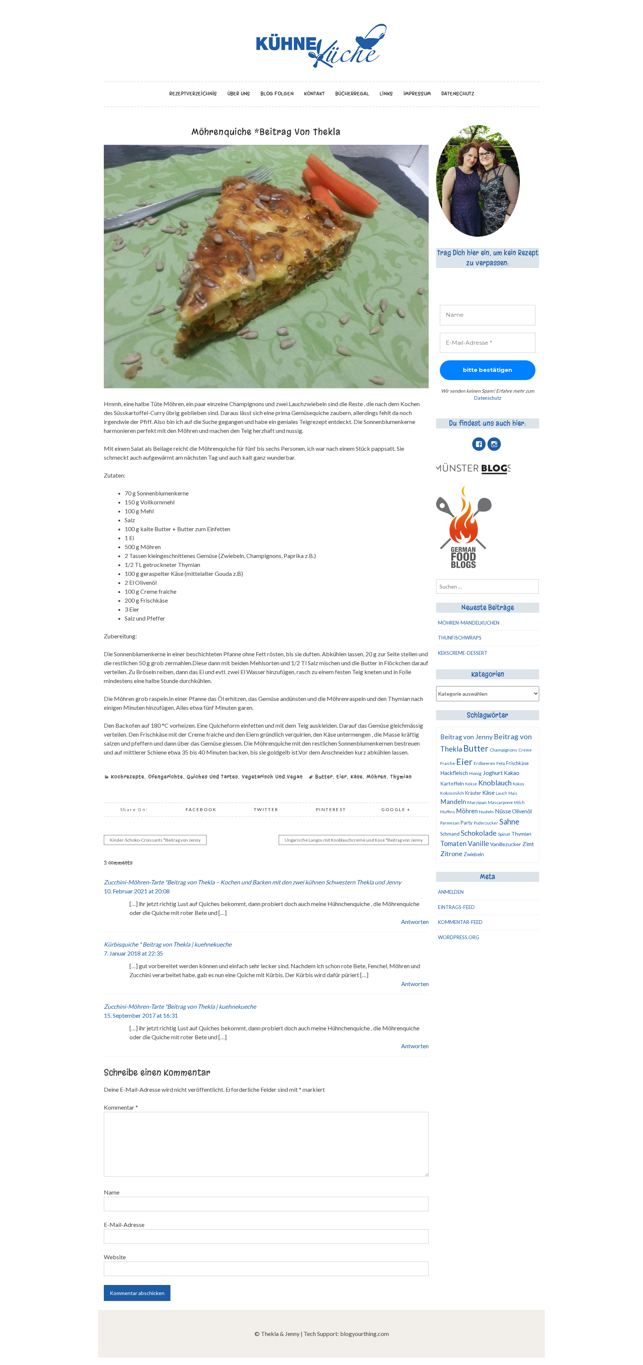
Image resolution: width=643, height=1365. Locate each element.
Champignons (503, 750)
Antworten (415, 921)
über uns (238, 93)
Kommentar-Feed (460, 922)
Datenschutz (457, 93)
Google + (396, 809)
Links (386, 93)
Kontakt (314, 93)
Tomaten (453, 843)
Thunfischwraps (460, 638)
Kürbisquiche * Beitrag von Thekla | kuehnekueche (167, 944)
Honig (475, 773)
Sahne (509, 821)
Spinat (504, 834)
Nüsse (503, 810)
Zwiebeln (474, 854)
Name (111, 1192)
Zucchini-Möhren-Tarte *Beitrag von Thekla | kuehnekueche (180, 1006)
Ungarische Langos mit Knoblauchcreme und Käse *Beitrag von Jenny (354, 840)
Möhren (377, 776)
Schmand (450, 834)
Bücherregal (352, 93)
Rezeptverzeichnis (193, 93)
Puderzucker (486, 822)
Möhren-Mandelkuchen (468, 623)
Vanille (478, 843)
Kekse (471, 783)
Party (467, 823)
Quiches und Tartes (212, 776)
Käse (357, 776)
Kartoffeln (452, 783)
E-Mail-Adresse (124, 1224)
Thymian (401, 776)
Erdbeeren (484, 763)
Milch (519, 802)
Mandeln (453, 802)
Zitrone (451, 853)
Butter (324, 776)
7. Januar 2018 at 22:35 (133, 953)
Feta (500, 763)
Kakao (511, 772)
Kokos (518, 783)
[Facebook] (479, 444)
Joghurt (493, 772)
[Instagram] (494, 444)
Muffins (447, 811)
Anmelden (451, 892)
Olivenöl (522, 811)
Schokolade (479, 833)
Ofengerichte (165, 776)
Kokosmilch (452, 793)
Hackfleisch (454, 773)
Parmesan (450, 822)
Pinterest (331, 809)
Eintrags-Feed (456, 907)
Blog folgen (277, 93)
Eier (341, 776)
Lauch (501, 793)
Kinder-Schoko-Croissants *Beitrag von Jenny (155, 840)
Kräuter (473, 793)
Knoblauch (495, 782)
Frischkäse (517, 763)
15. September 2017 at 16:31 (141, 1015)
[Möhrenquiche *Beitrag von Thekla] (266, 385)
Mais (512, 793)
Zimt (528, 844)
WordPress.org (458, 937)
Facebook (201, 809)
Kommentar (121, 1107)
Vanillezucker (505, 844)
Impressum (417, 93)
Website (115, 1256)
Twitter (266, 809)
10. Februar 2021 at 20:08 (137, 890)
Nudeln (486, 811)
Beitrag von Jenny (466, 737)
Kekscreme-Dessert (462, 653)
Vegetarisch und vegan (272, 776)
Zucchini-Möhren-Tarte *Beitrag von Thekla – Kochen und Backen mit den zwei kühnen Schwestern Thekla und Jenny (252, 882)
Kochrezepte (127, 776)
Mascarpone (500, 802)
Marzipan (477, 802)
